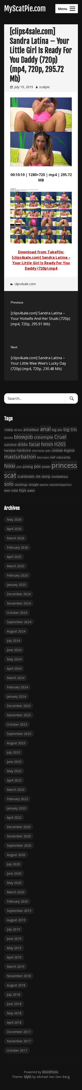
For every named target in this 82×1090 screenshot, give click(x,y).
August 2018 (16, 985)
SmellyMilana (59, 476)
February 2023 (17, 799)
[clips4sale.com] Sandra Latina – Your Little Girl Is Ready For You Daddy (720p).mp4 (41, 263)
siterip (45, 476)
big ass (57, 429)
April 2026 (14, 529)
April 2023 (14, 780)
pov (37, 466)
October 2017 (17, 1050)
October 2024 (17, 612)
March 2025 (15, 566)
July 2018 (13, 994)
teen (7, 490)
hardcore (24, 450)
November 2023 (19, 715)
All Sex (18, 430)
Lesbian (57, 450)
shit (38, 476)
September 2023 (19, 734)
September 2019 (19, 910)
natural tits (63, 457)
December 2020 (19, 827)
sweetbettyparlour (60, 484)
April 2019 (14, 957)
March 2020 (15, 892)
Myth (27, 1077)
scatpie (44, 87)
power (46, 467)
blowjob (23, 436)
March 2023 (15, 789)
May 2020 (14, 883)
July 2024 (13, 640)
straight (33, 485)
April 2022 (14, 817)
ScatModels (26, 476)
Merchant (43, 457)
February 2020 (17, 901)
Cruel (60, 436)
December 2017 (19, 1032)
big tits (70, 429)
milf (52, 457)
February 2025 (17, 575)
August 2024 (16, 631)
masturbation (20, 456)
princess (64, 465)
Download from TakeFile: (41, 251)
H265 (60, 444)
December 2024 (19, 594)
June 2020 (14, 873)
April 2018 (14, 1022)
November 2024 (19, 603)
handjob (10, 450)
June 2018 (14, 1004)
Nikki (9, 466)
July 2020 (13, 864)
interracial (38, 450)
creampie (43, 437)
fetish (47, 444)
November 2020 (19, 836)
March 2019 (15, 966)
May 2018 (14, 1013)
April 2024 (14, 668)
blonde (8, 437)
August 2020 (16, 855)
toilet (14, 490)
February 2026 (17, 547)
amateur (31, 429)
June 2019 (14, 938)
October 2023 (17, 724)
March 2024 (15, 678)
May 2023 (14, 771)
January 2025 (16, 584)
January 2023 (16, 808)
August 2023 (16, 743)
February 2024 (17, 687)
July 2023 (13, 752)
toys (22, 490)
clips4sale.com (25, 284)
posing (28, 466)
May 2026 (14, 519)
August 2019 (16, 920)
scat (10, 475)
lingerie (69, 450)
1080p (8, 430)
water (31, 490)
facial (34, 444)
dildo (23, 444)
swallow (44, 484)
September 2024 (19, 622)
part (19, 466)
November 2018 (19, 976)
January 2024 (16, 696)
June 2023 (14, 761)
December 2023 (19, 706)
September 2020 (19, 845)
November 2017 (19, 1041)
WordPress (50, 1072)
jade (48, 450)
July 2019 (13, 929)
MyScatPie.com (25, 8)
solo (9, 483)
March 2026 (15, 538)
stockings (21, 485)
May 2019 (14, 948)
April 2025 (14, 557)
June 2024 (14, 650)
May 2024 (14, 659)
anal (45, 429)
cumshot (10, 445)
